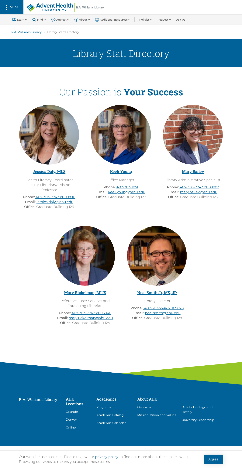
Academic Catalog (110, 415)
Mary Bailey (193, 171)
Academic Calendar (111, 423)
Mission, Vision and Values (156, 415)
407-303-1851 (127, 187)
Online (71, 427)
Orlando (72, 411)
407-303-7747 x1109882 (199, 187)
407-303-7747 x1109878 (164, 308)
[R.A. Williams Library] (65, 7)
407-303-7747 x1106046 (91, 313)
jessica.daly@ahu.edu (54, 202)
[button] (11, 7)
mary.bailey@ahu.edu (198, 192)
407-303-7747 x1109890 (55, 197)
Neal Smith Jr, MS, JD (157, 292)
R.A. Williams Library (26, 32)
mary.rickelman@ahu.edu (91, 318)
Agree (213, 459)
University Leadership (198, 420)
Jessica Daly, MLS (49, 171)
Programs (103, 407)
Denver (71, 419)
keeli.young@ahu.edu (126, 192)
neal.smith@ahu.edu (163, 313)
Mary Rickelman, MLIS (85, 292)
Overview (144, 407)
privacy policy (106, 457)
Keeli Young (121, 171)
